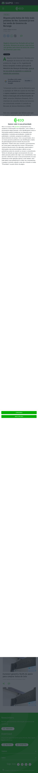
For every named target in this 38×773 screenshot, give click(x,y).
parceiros (17, 126)
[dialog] (19, 386)
